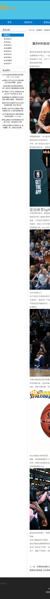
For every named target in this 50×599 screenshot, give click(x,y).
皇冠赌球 (9, 48)
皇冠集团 (9, 60)
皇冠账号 (39, 30)
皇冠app (8, 42)
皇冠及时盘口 (35, 66)
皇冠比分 (28, 22)
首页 (9, 22)
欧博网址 (33, 307)
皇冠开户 (9, 63)
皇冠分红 (9, 54)
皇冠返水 (9, 57)
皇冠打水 (9, 51)
